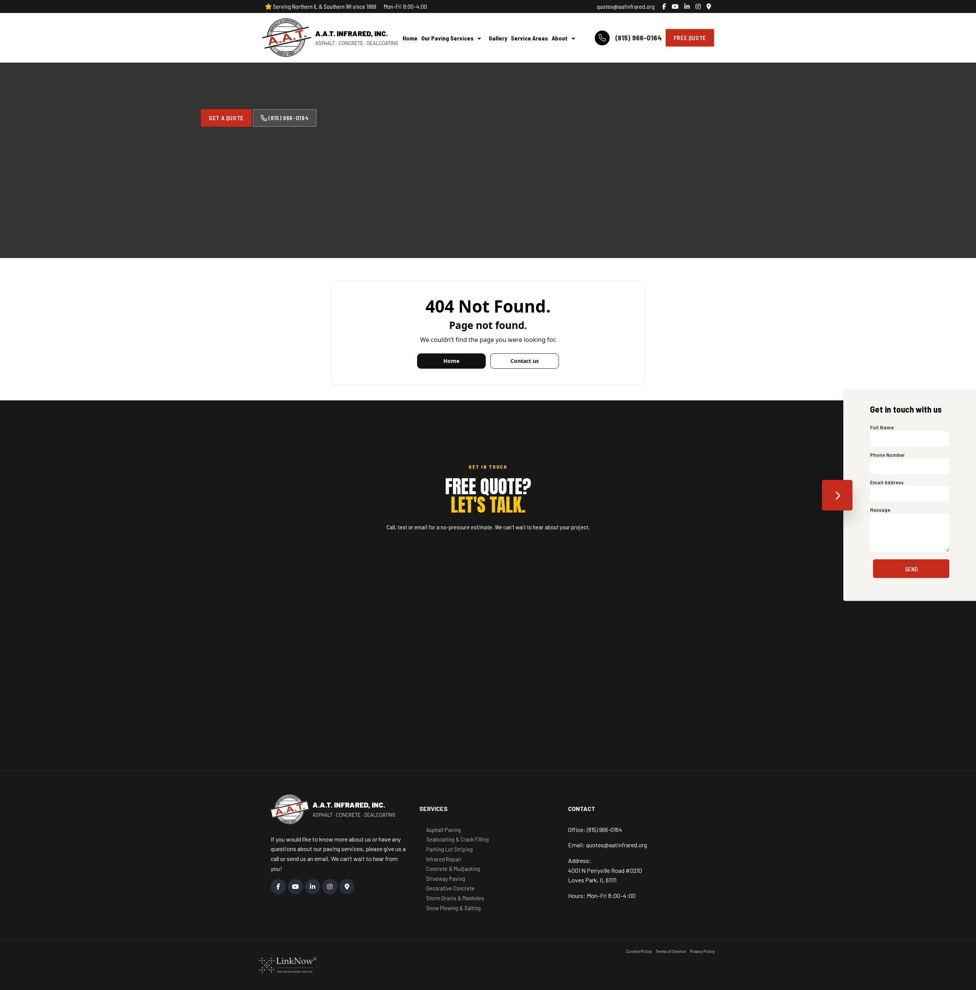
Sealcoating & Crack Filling (457, 839)
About (560, 38)
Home (410, 38)
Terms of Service (671, 951)
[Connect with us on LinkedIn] (687, 6)
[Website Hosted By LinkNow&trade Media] (287, 964)
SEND (911, 568)
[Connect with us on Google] (708, 6)
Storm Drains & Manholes (455, 897)
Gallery (498, 38)
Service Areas (529, 38)
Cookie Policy (639, 951)
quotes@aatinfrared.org (626, 6)
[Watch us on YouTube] (675, 6)
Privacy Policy (702, 951)
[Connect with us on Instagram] (698, 6)
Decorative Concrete (450, 888)
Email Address (887, 482)
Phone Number (887, 454)
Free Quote (690, 37)
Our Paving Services (447, 38)
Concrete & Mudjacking (453, 868)
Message (880, 509)
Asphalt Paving (443, 829)
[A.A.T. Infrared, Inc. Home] (286, 38)
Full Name (882, 427)
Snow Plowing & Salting (453, 907)
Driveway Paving (445, 878)
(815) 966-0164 (637, 37)
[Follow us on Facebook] (664, 6)
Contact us (524, 360)
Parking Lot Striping (449, 849)
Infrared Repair (444, 859)
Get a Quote (226, 117)
